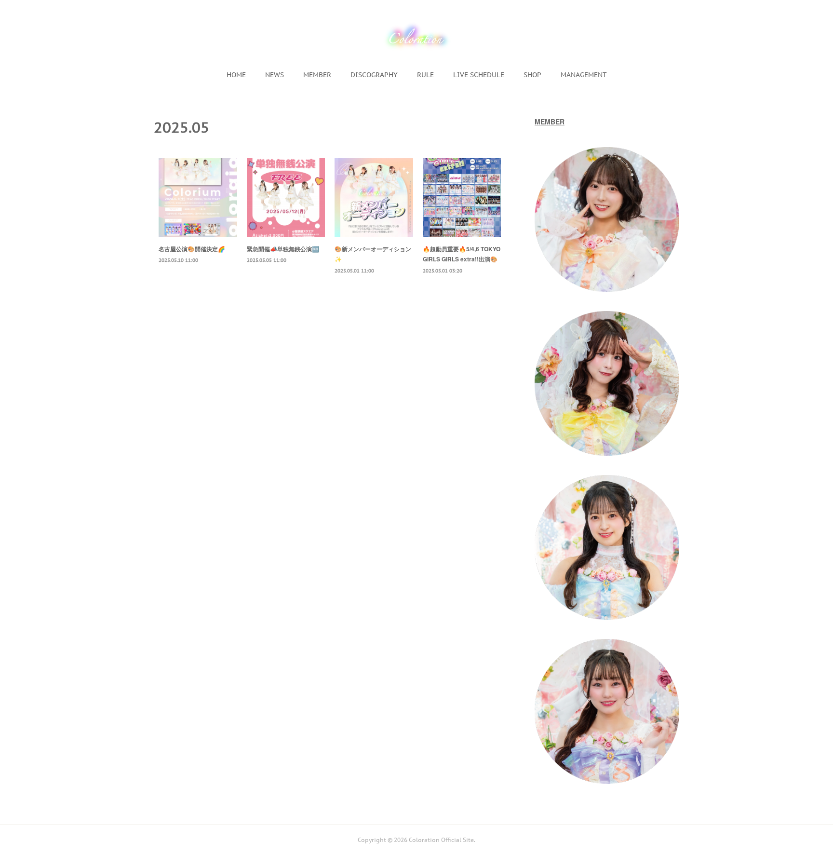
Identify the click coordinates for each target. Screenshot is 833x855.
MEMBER (317, 74)
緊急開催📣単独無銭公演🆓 (283, 248)
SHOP (532, 74)
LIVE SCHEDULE (478, 74)
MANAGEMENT (584, 74)
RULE (425, 74)
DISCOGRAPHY (374, 74)
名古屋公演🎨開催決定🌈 (192, 248)
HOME (236, 74)
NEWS (274, 74)
